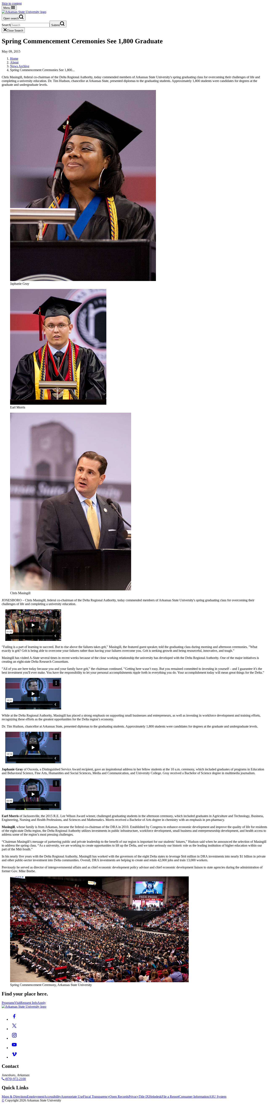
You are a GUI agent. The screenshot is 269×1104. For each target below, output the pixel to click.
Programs (8, 1003)
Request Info (28, 1003)
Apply (41, 1003)
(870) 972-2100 (15, 1079)
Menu (7, 7)
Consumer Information (194, 1096)
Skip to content (12, 3)
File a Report (170, 1096)
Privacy (134, 1096)
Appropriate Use (72, 1096)
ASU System (217, 1096)
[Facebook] (14, 1019)
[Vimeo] (14, 1057)
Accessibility (52, 1096)
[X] (14, 1029)
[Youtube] (14, 1048)
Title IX (144, 1096)
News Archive (19, 66)
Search (6, 25)
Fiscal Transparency (96, 1096)
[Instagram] (14, 1038)
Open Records (119, 1096)
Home (14, 58)
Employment (35, 1096)
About (14, 62)
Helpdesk (155, 1096)
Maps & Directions (14, 1096)
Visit (17, 1003)
